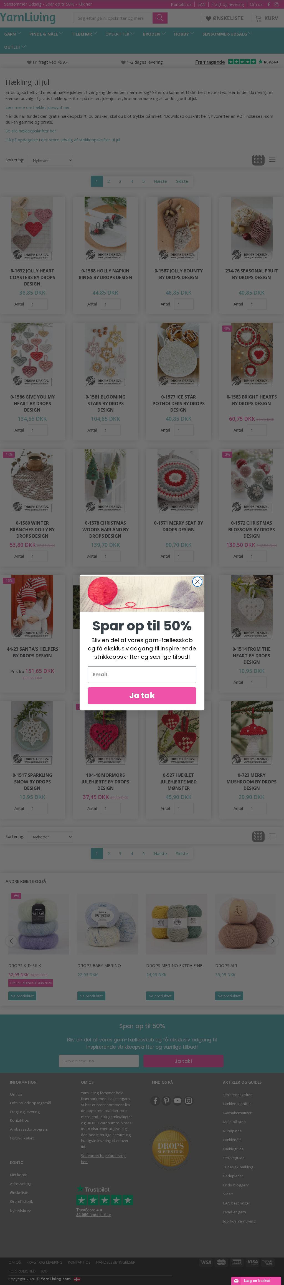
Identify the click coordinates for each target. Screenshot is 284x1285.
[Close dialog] (197, 582)
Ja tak (142, 695)
